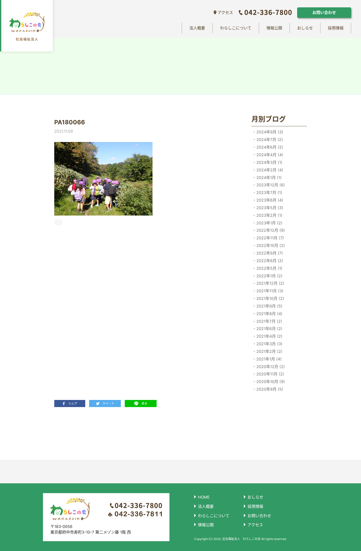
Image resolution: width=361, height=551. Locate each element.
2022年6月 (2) (269, 260)
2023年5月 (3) (269, 207)
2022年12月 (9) (270, 230)
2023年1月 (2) (268, 222)
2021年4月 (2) (268, 336)
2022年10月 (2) (270, 245)
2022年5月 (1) (268, 268)
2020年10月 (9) (270, 381)
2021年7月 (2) (268, 321)
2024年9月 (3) (269, 131)
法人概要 (197, 28)
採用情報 (336, 28)
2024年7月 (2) (269, 139)
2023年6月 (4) (269, 200)
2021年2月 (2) (268, 351)
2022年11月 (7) (269, 237)
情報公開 (274, 28)
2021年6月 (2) (268, 328)
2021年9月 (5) (268, 306)
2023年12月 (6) (270, 184)
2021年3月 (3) (268, 343)
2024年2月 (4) (269, 169)
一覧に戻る (143, 433)
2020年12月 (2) (270, 366)
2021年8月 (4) (268, 313)
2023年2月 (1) (268, 215)
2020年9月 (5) (269, 389)
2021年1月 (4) (268, 359)
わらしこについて (235, 28)
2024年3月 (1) (268, 162)
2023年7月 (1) (268, 192)
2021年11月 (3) (269, 290)
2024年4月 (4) (269, 154)
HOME (204, 497)
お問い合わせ (324, 12)
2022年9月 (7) (269, 253)
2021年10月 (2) (269, 298)
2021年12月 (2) (269, 283)
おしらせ (305, 28)
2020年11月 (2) (269, 374)
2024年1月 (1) (268, 177)
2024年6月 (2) (269, 147)
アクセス (225, 12)
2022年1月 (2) (268, 275)
